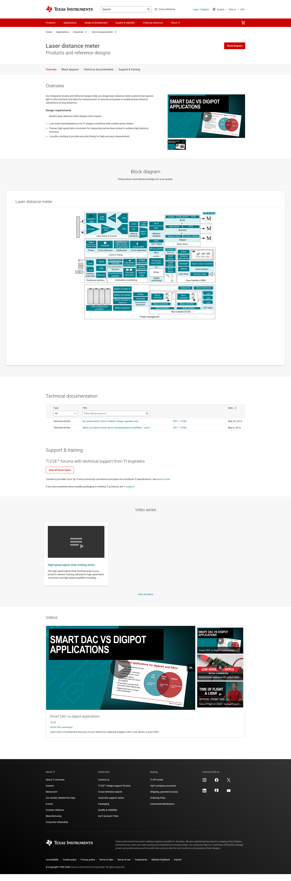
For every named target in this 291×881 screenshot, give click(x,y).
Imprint (178, 859)
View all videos (145, 594)
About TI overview (55, 779)
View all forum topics (60, 470)
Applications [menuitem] (69, 22)
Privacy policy (88, 859)
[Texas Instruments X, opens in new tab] (229, 781)
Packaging (103, 804)
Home (49, 32)
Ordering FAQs (157, 797)
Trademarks (141, 859)
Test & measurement (102, 32)
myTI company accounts (163, 785)
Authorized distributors (162, 804)
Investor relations (55, 810)
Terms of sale (106, 859)
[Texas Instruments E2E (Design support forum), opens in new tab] (217, 791)
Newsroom (51, 791)
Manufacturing (53, 816)
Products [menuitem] (50, 22)
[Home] (69, 9)
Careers (50, 785)
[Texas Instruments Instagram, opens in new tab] (204, 781)
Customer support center (111, 797)
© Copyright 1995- (58, 867)
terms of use (163, 479)
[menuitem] (243, 23)
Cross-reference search (110, 791)
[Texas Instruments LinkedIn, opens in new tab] (204, 791)
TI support (129, 486)
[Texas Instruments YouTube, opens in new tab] (229, 791)
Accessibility (52, 859)
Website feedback (160, 859)
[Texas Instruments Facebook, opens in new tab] (217, 781)
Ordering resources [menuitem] (153, 22)
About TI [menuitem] (175, 22)
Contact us (103, 779)
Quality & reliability (107, 810)
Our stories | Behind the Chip (60, 797)
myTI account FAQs (108, 816)
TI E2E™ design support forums (114, 785)
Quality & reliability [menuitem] (125, 22)
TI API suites (156, 779)
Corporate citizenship (57, 822)
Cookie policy (69, 859)
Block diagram (234, 45)
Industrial (78, 32)
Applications (62, 32)
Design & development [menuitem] (96, 22)
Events (49, 804)
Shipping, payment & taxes (164, 791)
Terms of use (124, 859)
